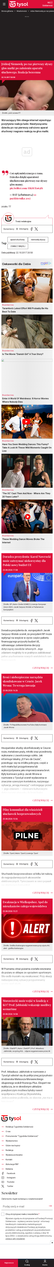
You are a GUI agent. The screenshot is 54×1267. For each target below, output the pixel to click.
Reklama (9, 1169)
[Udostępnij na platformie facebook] (31, 229)
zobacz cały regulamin (15, 1238)
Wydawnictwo (12, 1140)
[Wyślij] (50, 1206)
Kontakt (9, 1159)
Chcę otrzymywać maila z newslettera (22, 1214)
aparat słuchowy (17, 239)
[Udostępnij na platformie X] (36, 229)
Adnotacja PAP (12, 1164)
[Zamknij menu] (4, 4)
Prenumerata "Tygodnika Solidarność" (22, 1136)
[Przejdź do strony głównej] (19, 4)
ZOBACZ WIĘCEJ (17, 246)
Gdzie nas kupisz (13, 1145)
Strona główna (7, 11)
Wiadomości (22, 11)
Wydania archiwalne (14, 1155)
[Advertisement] (27, 37)
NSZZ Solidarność (48, 4)
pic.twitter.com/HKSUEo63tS (26, 188)
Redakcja (9, 1150)
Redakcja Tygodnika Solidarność (19, 1126)
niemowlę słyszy (38, 239)
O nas (8, 1131)
